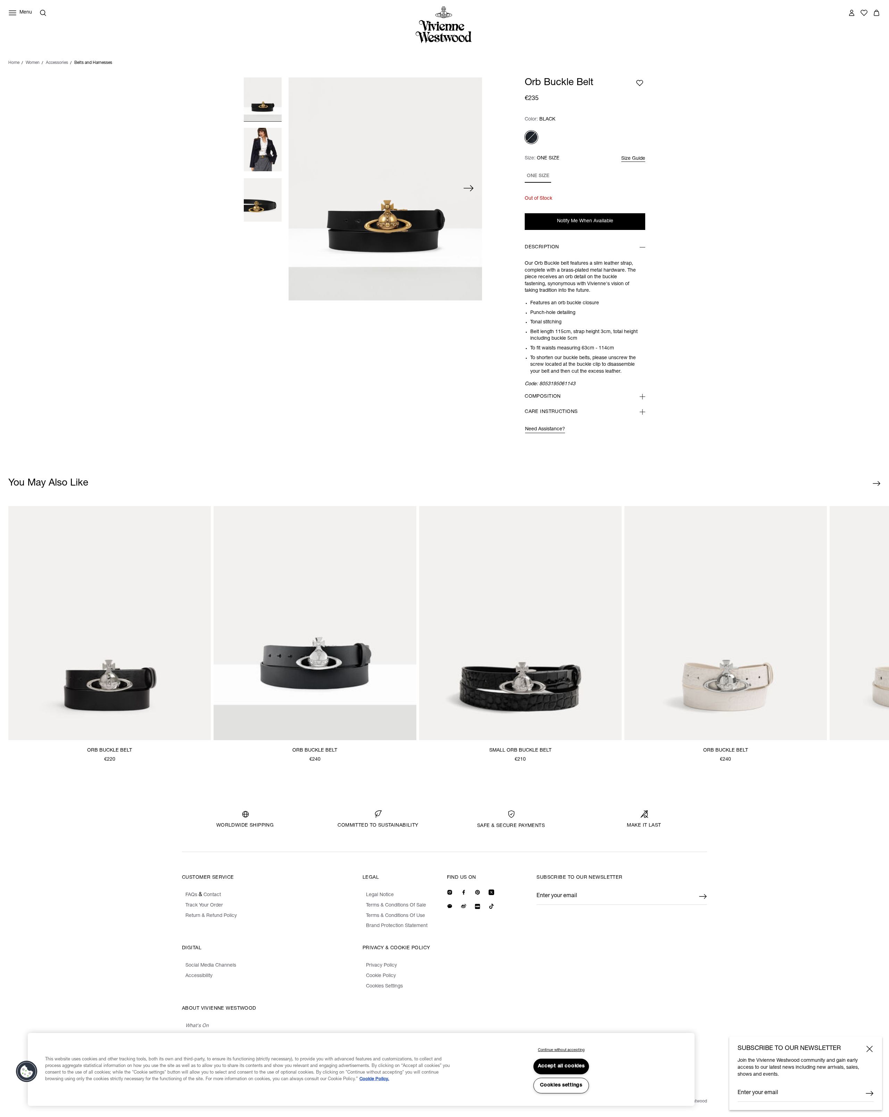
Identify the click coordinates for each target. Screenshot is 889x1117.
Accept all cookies (561, 1066)
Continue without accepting (561, 1050)
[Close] (869, 1049)
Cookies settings (561, 1085)
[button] (27, 1071)
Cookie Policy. (374, 1079)
